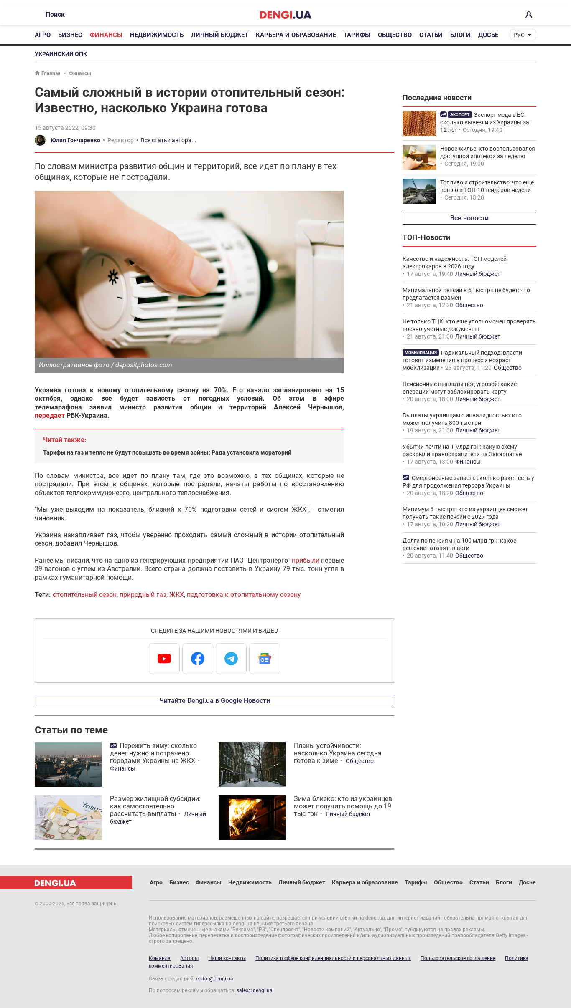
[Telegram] (231, 658)
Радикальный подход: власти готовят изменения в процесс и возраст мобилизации (462, 360)
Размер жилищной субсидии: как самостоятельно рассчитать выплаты (155, 806)
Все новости (469, 218)
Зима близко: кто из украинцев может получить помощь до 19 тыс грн (343, 806)
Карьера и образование (296, 35)
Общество (395, 35)
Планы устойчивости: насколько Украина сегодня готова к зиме (338, 753)
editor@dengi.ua (214, 979)
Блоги (460, 35)
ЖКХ (176, 595)
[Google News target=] (264, 658)
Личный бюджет (219, 35)
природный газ (143, 595)
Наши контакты (227, 958)
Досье (488, 35)
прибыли (305, 560)
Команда (160, 958)
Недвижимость (157, 35)
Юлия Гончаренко (75, 140)
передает (50, 415)
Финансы (106, 35)
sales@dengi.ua (255, 990)
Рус (519, 35)
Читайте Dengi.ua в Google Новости (214, 701)
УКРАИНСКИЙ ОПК (61, 54)
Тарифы (357, 35)
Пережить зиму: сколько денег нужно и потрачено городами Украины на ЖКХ (153, 753)
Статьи (431, 35)
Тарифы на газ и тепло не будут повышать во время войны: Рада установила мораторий (167, 452)
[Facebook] (197, 658)
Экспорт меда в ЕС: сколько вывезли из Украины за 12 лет (484, 122)
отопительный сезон (85, 595)
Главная (51, 73)
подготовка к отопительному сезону (244, 595)
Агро (43, 35)
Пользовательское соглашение (458, 958)
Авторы (189, 958)
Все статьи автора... (168, 140)
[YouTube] (164, 658)
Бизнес (70, 35)
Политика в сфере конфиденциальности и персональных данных (333, 958)
